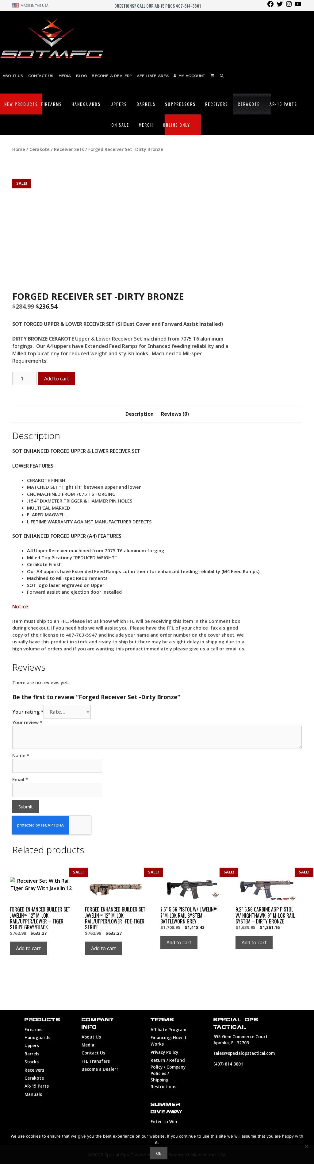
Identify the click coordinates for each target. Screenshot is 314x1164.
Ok (158, 1153)
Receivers (216, 104)
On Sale (120, 124)
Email (20, 779)
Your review (27, 722)
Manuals (33, 1094)
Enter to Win (164, 1121)
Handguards (86, 104)
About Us (12, 75)
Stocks (32, 1062)
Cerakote (249, 104)
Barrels (145, 104)
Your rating (28, 711)
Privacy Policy (164, 1052)
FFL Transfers (96, 1061)
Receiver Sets (69, 149)
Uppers (118, 104)
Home (18, 149)
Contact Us (41, 75)
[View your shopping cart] (212, 75)
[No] (306, 1146)
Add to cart (56, 378)
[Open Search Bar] (222, 75)
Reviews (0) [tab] (175, 413)
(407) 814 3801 (228, 1064)
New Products (21, 104)
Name (20, 755)
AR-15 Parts (283, 104)
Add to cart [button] (28, 948)
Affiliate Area (153, 75)
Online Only (176, 124)
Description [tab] (139, 413)
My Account (191, 75)
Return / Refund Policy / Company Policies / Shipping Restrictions (168, 1073)
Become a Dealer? (112, 75)
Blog (81, 75)
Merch (146, 124)
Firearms (51, 104)
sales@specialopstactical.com (244, 1053)
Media (65, 75)
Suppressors (180, 104)
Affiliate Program (168, 1029)
